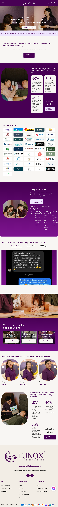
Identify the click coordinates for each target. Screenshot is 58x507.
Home (20, 485)
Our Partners (22, 491)
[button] (3, 3)
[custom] (28, 475)
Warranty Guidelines (42, 488)
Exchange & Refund (42, 491)
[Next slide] (55, 367)
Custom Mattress (5, 485)
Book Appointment (24, 494)
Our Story (21, 488)
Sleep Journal (22, 498)
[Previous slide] (3, 367)
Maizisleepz (4, 491)
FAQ (38, 485)
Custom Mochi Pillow (6, 488)
